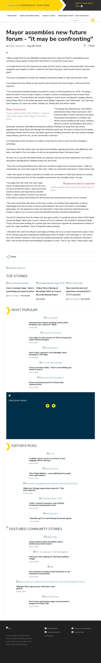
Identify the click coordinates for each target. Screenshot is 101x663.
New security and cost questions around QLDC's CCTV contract (78, 291)
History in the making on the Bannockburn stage (49, 558)
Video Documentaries (29, 16)
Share (91, 45)
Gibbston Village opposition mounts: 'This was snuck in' (43, 489)
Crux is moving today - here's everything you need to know (50, 368)
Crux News (12, 16)
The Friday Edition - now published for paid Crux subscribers (49, 474)
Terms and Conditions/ (82, 628)
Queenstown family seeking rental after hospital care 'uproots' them (48, 324)
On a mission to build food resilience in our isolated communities (49, 573)
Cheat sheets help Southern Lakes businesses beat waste (46, 543)
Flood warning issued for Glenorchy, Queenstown (46, 383)
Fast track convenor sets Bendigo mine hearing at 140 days (48, 354)
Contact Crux (48, 16)
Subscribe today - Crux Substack (73, 16)
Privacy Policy (52, 628)
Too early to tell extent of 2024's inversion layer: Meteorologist (50, 339)
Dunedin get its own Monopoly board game (50, 518)
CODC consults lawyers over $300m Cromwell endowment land (46, 504)
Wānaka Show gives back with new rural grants (35, 588)
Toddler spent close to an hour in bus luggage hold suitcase (47, 459)
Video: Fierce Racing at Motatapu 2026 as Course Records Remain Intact (48, 291)
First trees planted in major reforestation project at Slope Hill (49, 602)
